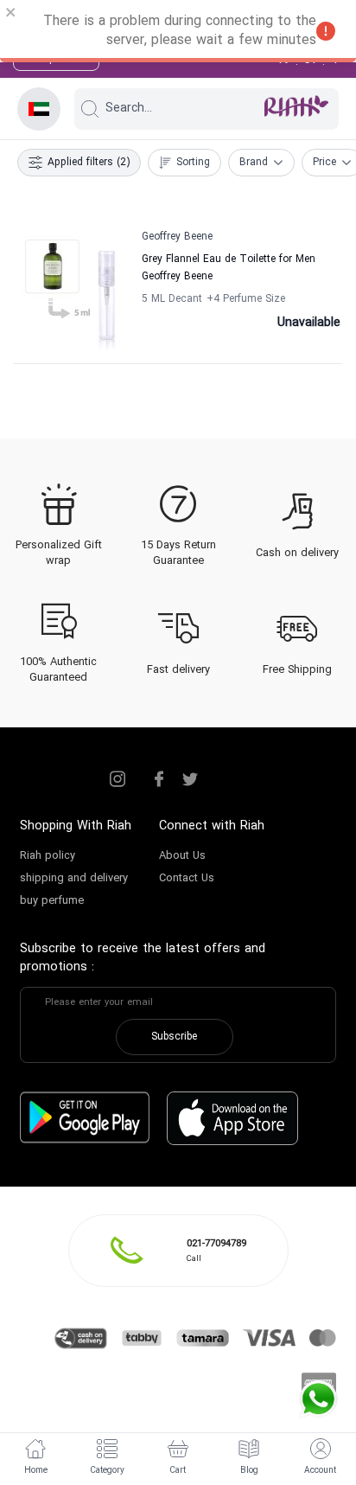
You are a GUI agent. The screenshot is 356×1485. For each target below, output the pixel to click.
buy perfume (52, 901)
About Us (182, 856)
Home (36, 1470)
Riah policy (47, 856)
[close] (11, 14)
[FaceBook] (159, 779)
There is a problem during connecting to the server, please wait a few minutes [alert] (179, 31)
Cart (177, 1470)
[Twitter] (190, 779)
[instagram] (117, 779)
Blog (249, 1470)
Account (320, 1470)
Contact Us (186, 879)
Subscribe (174, 1037)
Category (107, 1470)
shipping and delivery (74, 879)
